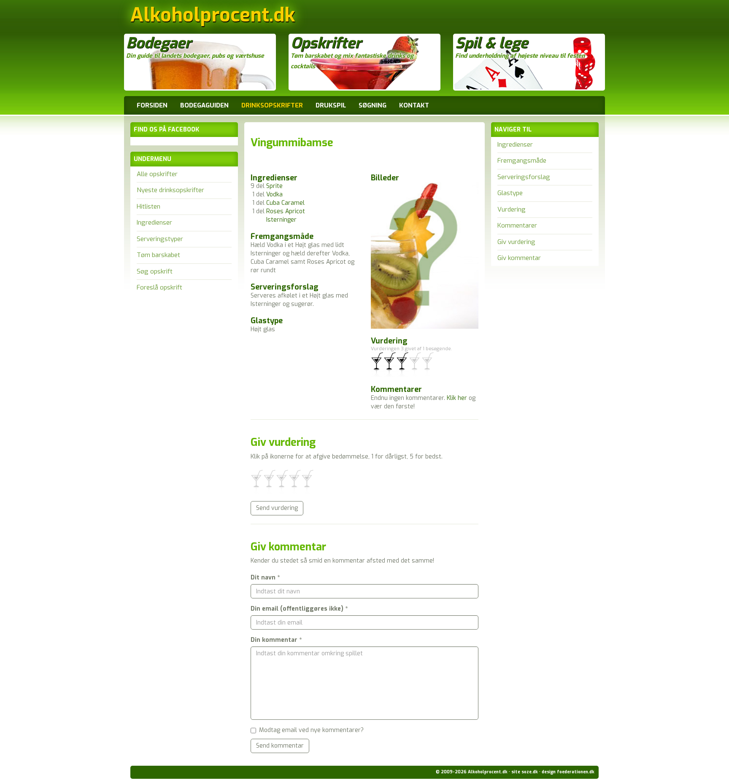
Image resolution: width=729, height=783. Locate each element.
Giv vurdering (516, 242)
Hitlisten (148, 206)
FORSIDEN (152, 105)
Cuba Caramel (285, 203)
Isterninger (281, 220)
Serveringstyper (160, 239)
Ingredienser (154, 222)
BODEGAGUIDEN (204, 105)
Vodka (274, 194)
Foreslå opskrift (159, 287)
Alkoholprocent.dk (212, 17)
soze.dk (529, 772)
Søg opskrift (155, 271)
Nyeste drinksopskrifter (170, 190)
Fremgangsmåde (521, 160)
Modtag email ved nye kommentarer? (311, 730)
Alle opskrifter (157, 174)
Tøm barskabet (158, 255)
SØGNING (372, 105)
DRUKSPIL (331, 105)
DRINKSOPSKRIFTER (272, 105)
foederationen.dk (575, 772)
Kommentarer (517, 225)
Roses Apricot (285, 211)
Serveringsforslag (523, 177)
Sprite (274, 186)
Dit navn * (265, 578)
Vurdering (511, 209)
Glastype (510, 193)
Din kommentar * (276, 640)
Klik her (457, 398)
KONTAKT (414, 105)
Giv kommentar (519, 258)
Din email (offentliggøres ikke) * (299, 609)
